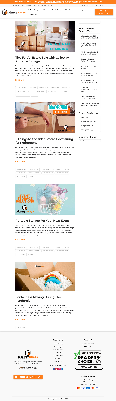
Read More (20, 80)
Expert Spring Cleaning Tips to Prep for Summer (89, 97)
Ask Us (15, 372)
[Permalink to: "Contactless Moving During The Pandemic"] (45, 276)
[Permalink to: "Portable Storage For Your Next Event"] (45, 199)
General (83, 118)
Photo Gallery (33, 14)
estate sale (33, 87)
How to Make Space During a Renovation (88, 60)
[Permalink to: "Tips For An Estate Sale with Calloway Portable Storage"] (45, 36)
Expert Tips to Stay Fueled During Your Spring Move (90, 104)
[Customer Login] (58, 355)
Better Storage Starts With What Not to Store (89, 81)
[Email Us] (88, 346)
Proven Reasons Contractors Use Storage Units (89, 89)
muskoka (30, 91)
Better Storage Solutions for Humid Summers (89, 74)
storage (34, 95)
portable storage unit (23, 95)
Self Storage (45, 10)
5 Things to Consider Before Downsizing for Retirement (44, 140)
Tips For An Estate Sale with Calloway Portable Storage (42, 59)
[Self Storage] (58, 346)
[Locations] (58, 352)
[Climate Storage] (58, 349)
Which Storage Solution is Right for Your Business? (89, 53)
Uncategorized (85, 130)
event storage (55, 87)
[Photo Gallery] (58, 358)
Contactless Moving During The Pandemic (38, 299)
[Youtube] (56, 369)
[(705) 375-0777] (88, 343)
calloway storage (22, 87)
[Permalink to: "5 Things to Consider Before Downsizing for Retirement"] (45, 117)
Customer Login (79, 10)
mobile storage (21, 91)
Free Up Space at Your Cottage (88, 67)
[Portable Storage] (58, 343)
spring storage (21, 176)
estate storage (43, 87)
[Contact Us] (58, 361)
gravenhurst (66, 87)
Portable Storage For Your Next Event (42, 220)
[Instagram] (59, 369)
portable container (53, 91)
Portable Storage (33, 10)
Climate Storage (57, 10)
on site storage (41, 91)
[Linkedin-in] (62, 369)
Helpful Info (68, 10)
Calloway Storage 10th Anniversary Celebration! (89, 37)
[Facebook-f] (54, 369)
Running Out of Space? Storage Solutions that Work (88, 45)
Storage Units (85, 126)
